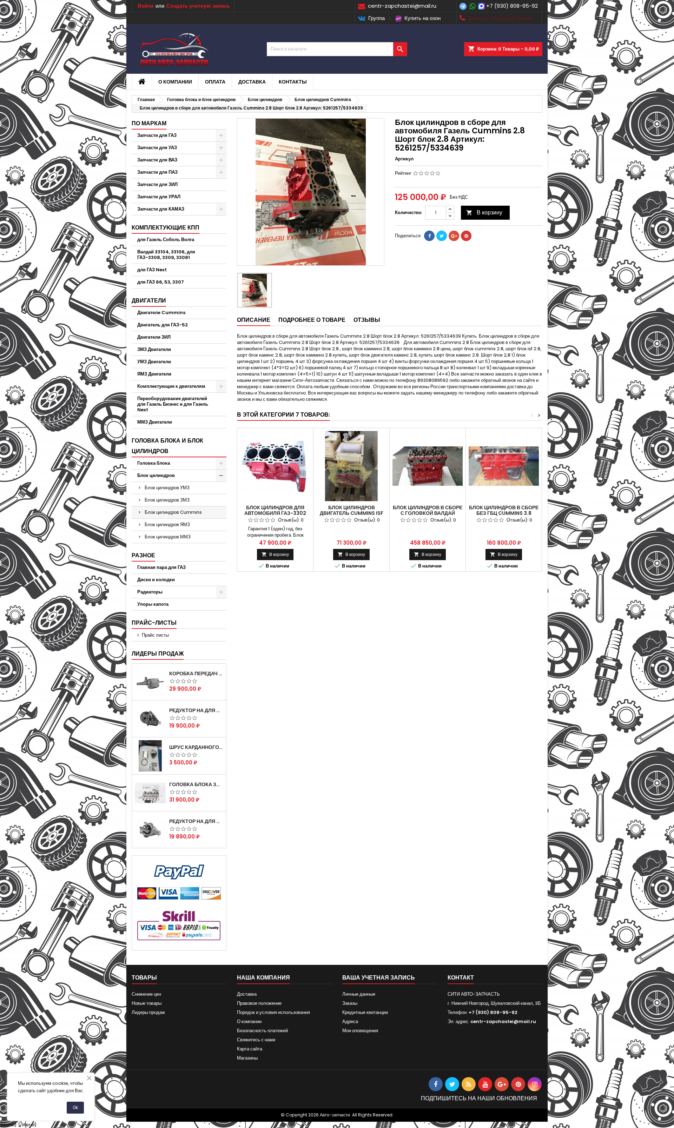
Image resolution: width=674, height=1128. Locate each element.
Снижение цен (146, 994)
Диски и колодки (156, 579)
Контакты (293, 81)
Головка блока (153, 463)
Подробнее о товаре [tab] (311, 320)
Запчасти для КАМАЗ (160, 209)
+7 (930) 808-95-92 (512, 5)
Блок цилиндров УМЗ (167, 487)
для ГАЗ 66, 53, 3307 (160, 282)
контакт (461, 978)
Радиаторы (150, 592)
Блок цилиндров (156, 475)
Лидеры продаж (158, 654)
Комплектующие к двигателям (171, 386)
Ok (75, 1107)
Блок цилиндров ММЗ (168, 536)
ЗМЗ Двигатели (154, 349)
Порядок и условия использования (273, 1012)
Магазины (247, 1058)
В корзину (484, 212)
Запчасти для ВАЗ (157, 160)
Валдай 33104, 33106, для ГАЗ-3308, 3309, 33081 (166, 254)
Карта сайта (249, 1049)
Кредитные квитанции (365, 1012)
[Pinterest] (466, 236)
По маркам (149, 123)
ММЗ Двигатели (154, 422)
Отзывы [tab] (366, 320)
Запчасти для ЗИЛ (157, 184)
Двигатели (149, 301)
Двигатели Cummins (161, 312)
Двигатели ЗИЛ (154, 337)
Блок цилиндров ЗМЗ (167, 500)
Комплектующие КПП (165, 228)
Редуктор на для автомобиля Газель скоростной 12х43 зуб (196, 710)
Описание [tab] (253, 320)
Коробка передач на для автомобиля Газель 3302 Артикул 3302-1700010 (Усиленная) (196, 673)
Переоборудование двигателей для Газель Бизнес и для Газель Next (172, 404)
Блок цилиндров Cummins (173, 512)
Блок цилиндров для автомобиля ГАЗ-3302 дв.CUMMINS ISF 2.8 (275, 513)
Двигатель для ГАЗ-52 (162, 324)
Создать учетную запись (198, 5)
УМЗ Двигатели (154, 361)
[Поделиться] (429, 236)
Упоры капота (152, 604)
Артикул (404, 159)
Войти (145, 5)
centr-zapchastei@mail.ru (503, 1021)
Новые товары (146, 1003)
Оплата (215, 81)
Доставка (252, 81)
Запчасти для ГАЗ (157, 135)
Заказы (349, 1003)
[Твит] (441, 236)
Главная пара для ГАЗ (161, 567)
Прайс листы (155, 635)
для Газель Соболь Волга (165, 239)
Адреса (350, 1021)
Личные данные (358, 994)
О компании (175, 81)
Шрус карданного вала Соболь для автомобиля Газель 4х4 (196, 747)
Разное (143, 555)
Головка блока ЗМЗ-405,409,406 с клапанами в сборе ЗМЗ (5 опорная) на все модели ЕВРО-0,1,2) (196, 784)
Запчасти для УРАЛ (158, 196)
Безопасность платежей (262, 1030)
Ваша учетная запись (378, 978)
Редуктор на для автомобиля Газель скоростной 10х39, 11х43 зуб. (196, 821)
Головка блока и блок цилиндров (167, 446)
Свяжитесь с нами (256, 1039)
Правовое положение (259, 1003)
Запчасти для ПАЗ (157, 172)
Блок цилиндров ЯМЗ (167, 524)
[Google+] (454, 236)
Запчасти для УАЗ (157, 147)
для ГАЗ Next (152, 269)
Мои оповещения (360, 1030)
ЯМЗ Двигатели (154, 374)
